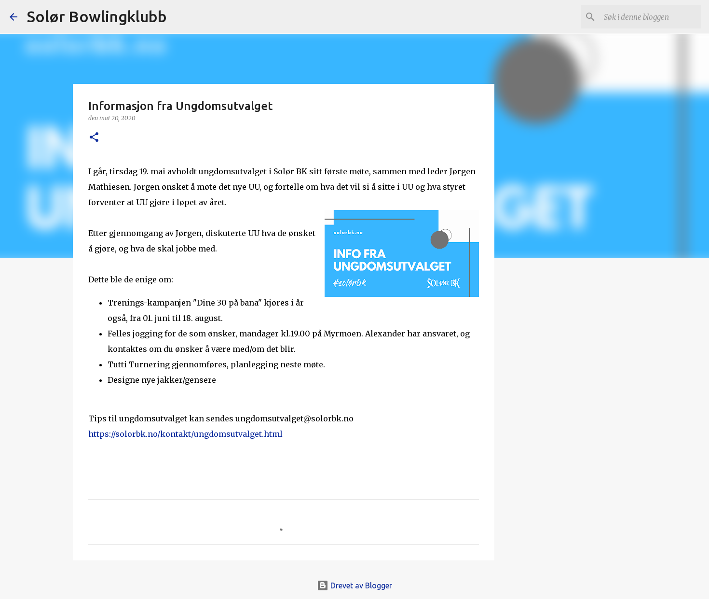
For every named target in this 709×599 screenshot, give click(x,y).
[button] (94, 137)
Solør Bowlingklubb (97, 16)
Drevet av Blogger (360, 585)
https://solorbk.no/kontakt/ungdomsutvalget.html (185, 434)
